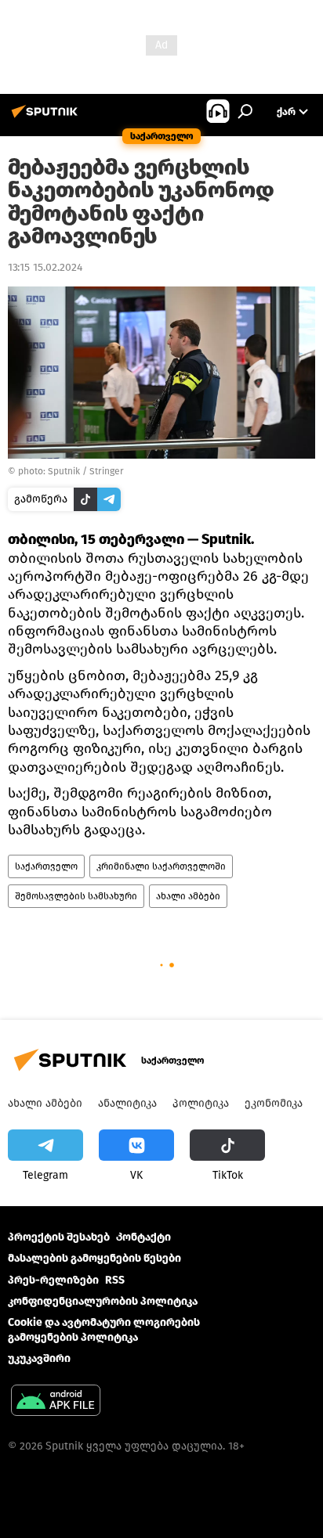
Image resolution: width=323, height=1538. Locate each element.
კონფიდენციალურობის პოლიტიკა (103, 1301)
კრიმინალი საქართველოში (161, 866)
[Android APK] (55, 1402)
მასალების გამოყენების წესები (94, 1258)
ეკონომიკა (274, 1103)
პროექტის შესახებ (59, 1237)
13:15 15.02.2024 (45, 267)
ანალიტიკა (127, 1103)
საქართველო (46, 866)
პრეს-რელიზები (53, 1280)
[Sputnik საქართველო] (47, 117)
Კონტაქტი (143, 1237)
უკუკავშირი (39, 1358)
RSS (115, 1280)
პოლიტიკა (200, 1103)
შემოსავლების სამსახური (76, 896)
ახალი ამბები (188, 896)
